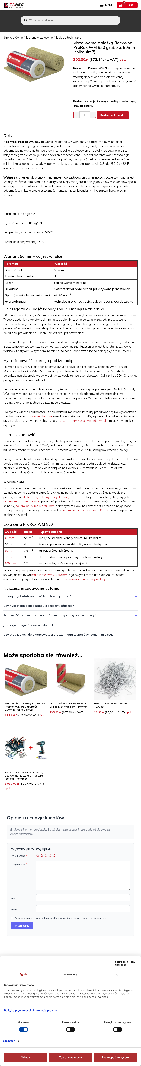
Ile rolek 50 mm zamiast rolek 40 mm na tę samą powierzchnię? (49, 615)
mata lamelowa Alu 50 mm (49, 575)
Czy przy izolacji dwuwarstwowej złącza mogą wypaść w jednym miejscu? (58, 634)
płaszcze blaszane (40, 416)
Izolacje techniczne (68, 37)
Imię (14, 898)
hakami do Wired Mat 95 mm (35, 506)
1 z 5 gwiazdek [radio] (37, 855)
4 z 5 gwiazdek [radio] (50, 855)
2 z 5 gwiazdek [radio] (42, 855)
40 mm (9, 538)
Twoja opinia (19, 864)
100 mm (10, 563)
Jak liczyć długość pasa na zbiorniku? (30, 625)
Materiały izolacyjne (39, 37)
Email (15, 909)
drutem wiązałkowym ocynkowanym (47, 497)
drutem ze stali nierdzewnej (21, 501)
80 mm (9, 557)
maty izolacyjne (99, 579)
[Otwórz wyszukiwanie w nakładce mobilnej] (70, 20)
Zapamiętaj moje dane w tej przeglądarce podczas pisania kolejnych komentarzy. (61, 917)
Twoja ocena (19, 855)
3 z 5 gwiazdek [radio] (46, 855)
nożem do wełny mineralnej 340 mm (86, 510)
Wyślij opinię (22, 925)
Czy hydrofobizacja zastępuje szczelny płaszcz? (38, 605)
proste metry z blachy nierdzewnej (83, 420)
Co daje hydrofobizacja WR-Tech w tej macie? (37, 596)
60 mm (9, 550)
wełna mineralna (75, 579)
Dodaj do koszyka (113, 115)
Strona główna (13, 37)
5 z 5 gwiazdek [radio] (54, 855)
